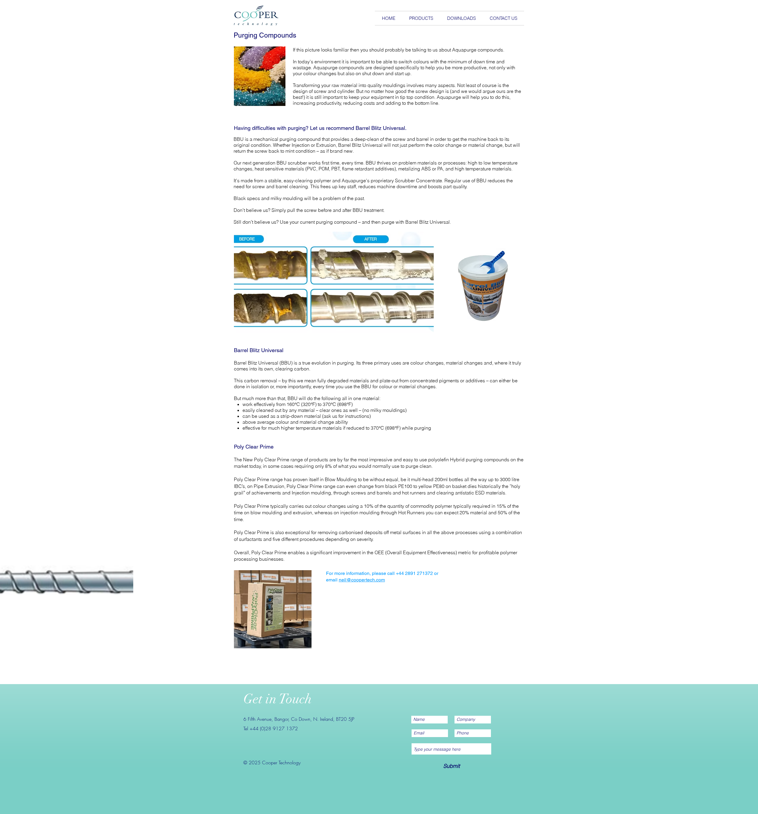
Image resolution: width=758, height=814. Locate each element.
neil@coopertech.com (362, 580)
